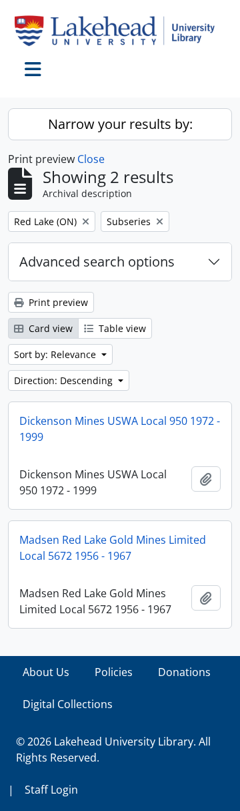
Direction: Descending (64, 380)
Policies (114, 672)
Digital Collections (68, 704)
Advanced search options (97, 262)
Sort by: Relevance (56, 354)
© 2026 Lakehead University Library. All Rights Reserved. (113, 749)
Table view (121, 328)
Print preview (57, 302)
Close (91, 159)
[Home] (120, 30)
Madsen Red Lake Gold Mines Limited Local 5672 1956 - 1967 (112, 547)
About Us (46, 672)
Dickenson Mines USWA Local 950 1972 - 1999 (119, 429)
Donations (184, 672)
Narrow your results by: (120, 124)
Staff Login (51, 789)
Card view (49, 328)
